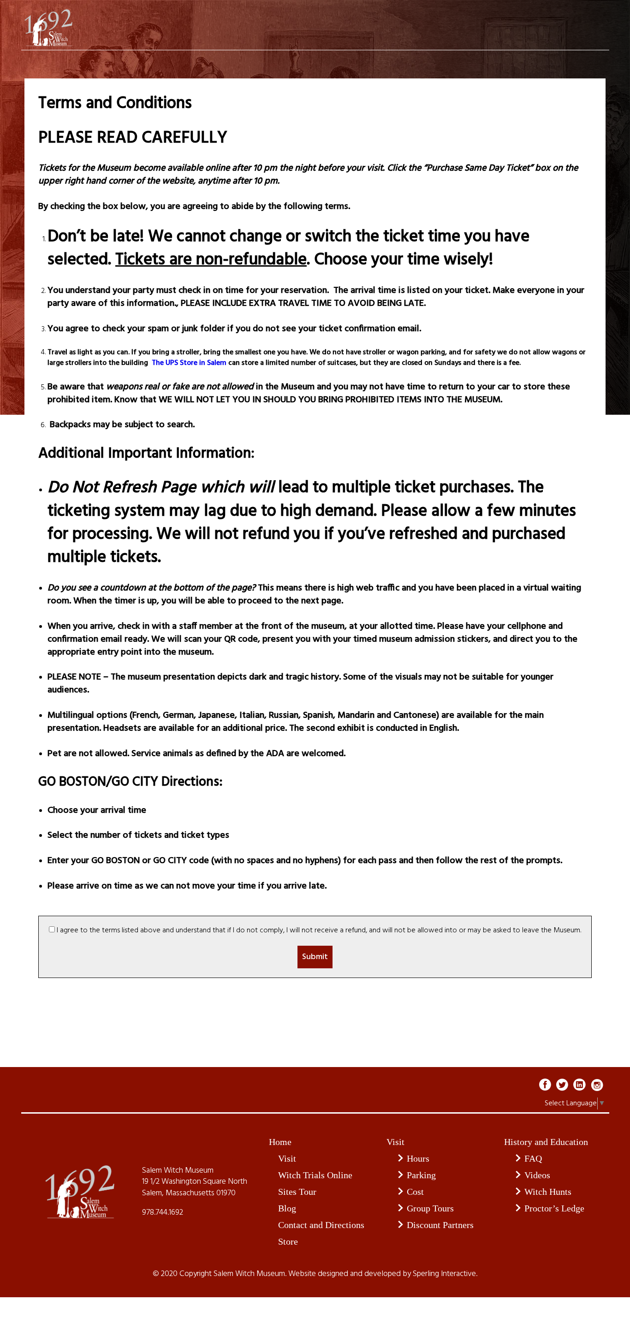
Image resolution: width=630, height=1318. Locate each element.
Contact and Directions (321, 1225)
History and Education (546, 1142)
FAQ (533, 1158)
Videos (537, 1175)
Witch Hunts (547, 1192)
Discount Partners (440, 1225)
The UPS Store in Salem (188, 363)
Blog (287, 1208)
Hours (418, 1158)
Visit (287, 1158)
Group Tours (430, 1208)
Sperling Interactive (444, 1274)
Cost (415, 1192)
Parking (421, 1175)
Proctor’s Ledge (554, 1208)
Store (288, 1241)
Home (280, 1142)
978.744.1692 (162, 1212)
